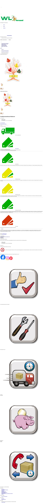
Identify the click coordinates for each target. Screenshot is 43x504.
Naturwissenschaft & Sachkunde (5, 43)
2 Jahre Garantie (3, 502)
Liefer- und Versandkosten (4, 496)
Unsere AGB (3, 490)
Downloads (3, 498)
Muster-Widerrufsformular (4, 492)
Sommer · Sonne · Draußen (4, 46)
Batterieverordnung (4, 499)
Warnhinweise (1, 237)
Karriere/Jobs (3, 489)
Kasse (11, 35)
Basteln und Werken (4, 44)
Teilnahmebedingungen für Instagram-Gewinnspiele (7, 493)
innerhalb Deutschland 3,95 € (5, 236)
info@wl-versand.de (4, 234)
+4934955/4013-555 (4, 233)
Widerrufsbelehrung (4, 491)
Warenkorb (8, 35)
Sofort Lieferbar (17, 148)
